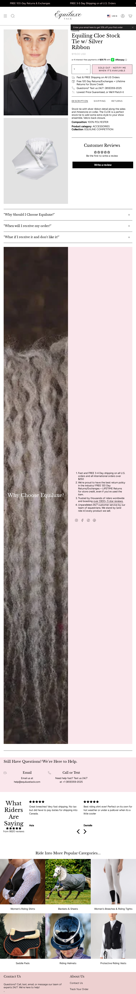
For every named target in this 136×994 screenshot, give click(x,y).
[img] (13, 828)
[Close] (132, 27)
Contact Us (76, 983)
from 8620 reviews (13, 831)
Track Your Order (79, 989)
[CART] (130, 16)
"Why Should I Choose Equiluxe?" (29, 214)
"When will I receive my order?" (27, 226)
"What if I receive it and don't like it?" (31, 237)
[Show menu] (5, 16)
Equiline (75, 30)
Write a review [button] (103, 164)
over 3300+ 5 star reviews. (108, 501)
